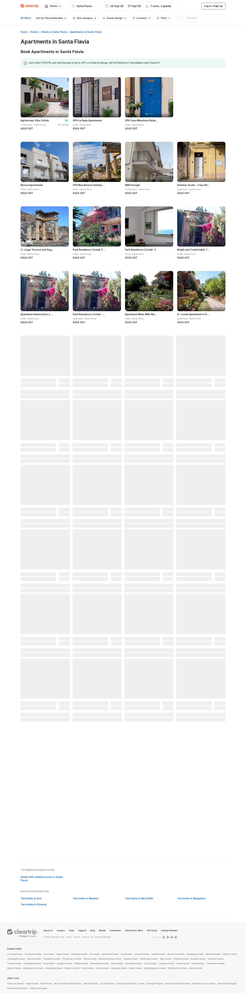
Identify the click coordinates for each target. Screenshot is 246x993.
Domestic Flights (154, 983)
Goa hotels (49, 954)
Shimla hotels (90, 959)
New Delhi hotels (110, 954)
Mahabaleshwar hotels (110, 959)
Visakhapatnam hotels (155, 968)
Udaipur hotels (229, 954)
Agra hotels (165, 959)
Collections (115, 930)
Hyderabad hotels (149, 959)
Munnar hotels (14, 968)
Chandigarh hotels (16, 959)
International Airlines (17, 988)
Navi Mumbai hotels (177, 968)
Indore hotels (183, 963)
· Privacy (68, 937)
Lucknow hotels (166, 963)
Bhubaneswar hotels (33, 968)
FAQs (71, 930)
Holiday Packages (38, 988)
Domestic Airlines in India (177, 983)
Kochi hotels (87, 968)
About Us (48, 930)
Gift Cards (152, 930)
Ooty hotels (126, 954)
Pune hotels (49, 963)
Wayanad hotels (119, 968)
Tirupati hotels (14, 963)
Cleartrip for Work (134, 930)
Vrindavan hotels (33, 954)
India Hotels (46, 983)
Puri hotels (94, 954)
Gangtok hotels (64, 963)
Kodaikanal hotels (32, 963)
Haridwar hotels (216, 959)
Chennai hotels (130, 959)
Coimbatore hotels (215, 963)
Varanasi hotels (141, 954)
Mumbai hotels (213, 954)
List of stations (107, 983)
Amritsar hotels (181, 959)
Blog (92, 930)
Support (82, 930)
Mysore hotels (34, 959)
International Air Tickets (204, 983)
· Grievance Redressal (102, 937)
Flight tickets (32, 983)
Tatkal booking (90, 983)
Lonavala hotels (15, 954)
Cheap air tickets (15, 983)
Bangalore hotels (52, 959)
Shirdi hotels (117, 963)
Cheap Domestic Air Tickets (130, 983)
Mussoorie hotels (176, 954)
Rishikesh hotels (79, 954)
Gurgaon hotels (198, 959)
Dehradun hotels (133, 963)
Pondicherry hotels (72, 959)
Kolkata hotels (81, 963)
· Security (77, 937)
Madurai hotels (72, 968)
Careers (61, 930)
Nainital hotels (158, 954)
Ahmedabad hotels (99, 963)
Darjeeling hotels (195, 954)
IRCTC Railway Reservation (67, 983)
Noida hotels (198, 963)
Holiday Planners (169, 930)
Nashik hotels (102, 968)
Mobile (102, 930)
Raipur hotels (135, 968)
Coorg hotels (150, 963)
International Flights (227, 983)
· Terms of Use (87, 937)
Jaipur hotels (62, 954)
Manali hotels (195, 968)
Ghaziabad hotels (54, 968)
